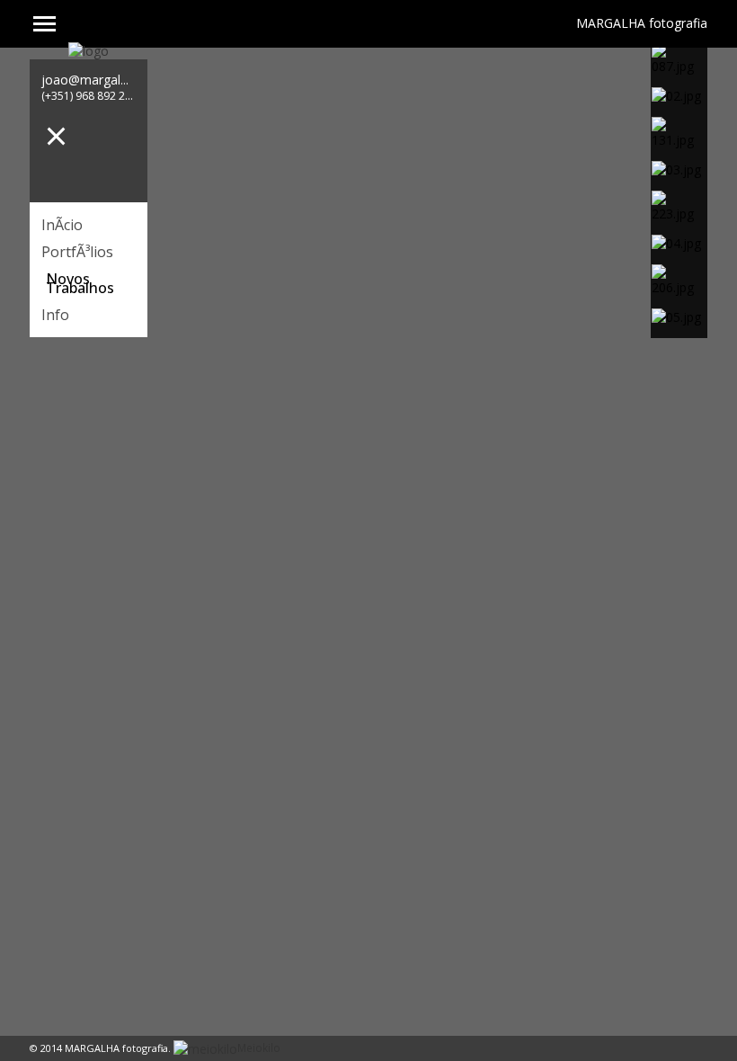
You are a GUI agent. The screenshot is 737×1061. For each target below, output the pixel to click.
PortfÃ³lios (77, 252)
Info (55, 315)
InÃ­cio (62, 225)
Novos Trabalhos (80, 283)
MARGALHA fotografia (641, 19)
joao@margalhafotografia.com (131, 79)
